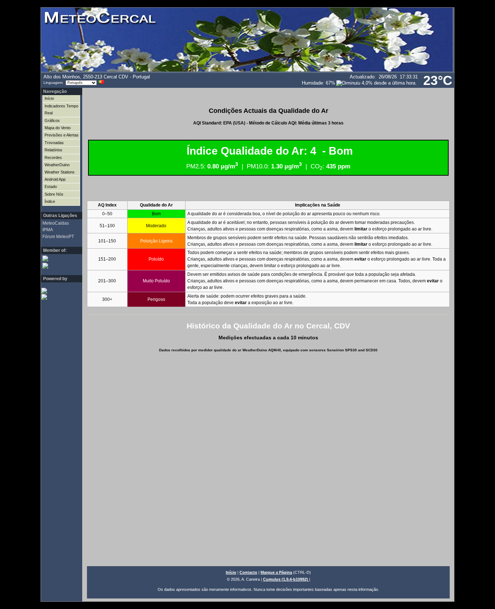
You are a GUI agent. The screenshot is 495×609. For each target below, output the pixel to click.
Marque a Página (276, 572)
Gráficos (52, 120)
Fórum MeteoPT (58, 236)
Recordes (53, 157)
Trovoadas (54, 142)
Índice (50, 201)
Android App (55, 179)
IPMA (47, 229)
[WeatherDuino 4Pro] (57, 290)
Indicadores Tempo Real (61, 109)
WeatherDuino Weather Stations (60, 168)
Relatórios (53, 150)
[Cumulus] (57, 297)
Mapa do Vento (58, 128)
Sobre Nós (54, 194)
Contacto (248, 572)
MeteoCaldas (55, 223)
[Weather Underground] (58, 265)
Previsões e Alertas (62, 135)
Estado (51, 186)
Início (49, 98)
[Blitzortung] (58, 258)
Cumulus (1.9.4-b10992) (286, 579)
